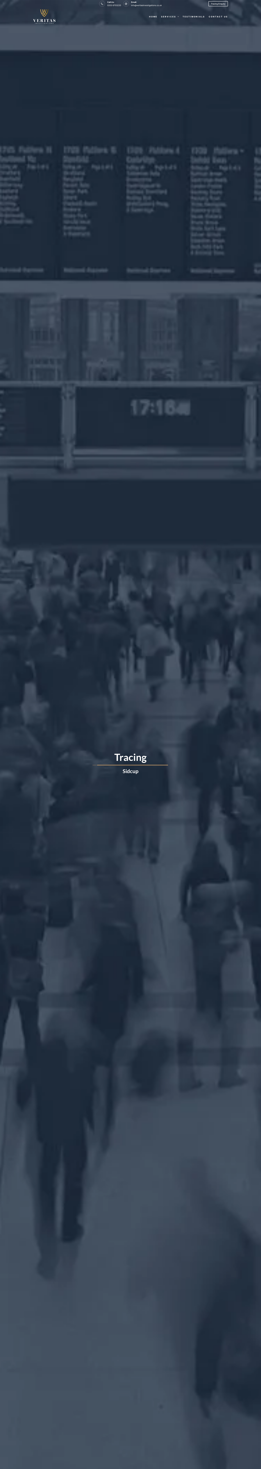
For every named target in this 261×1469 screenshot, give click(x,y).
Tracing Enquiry (218, 4)
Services (168, 16)
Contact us (218, 16)
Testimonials (194, 16)
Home (153, 16)
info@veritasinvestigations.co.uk (146, 5)
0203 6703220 (114, 5)
